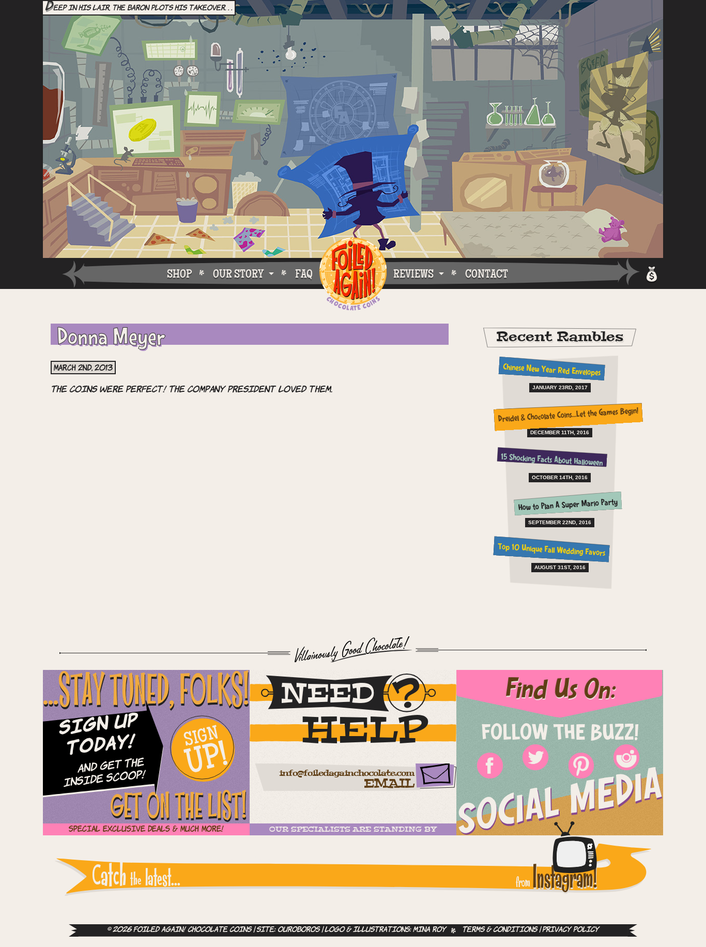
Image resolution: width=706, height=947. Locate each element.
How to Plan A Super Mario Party (568, 505)
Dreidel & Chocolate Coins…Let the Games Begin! (568, 415)
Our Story (238, 273)
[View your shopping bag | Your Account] (651, 272)
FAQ (304, 273)
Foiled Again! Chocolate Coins (353, 274)
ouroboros (298, 930)
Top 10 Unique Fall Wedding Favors (552, 550)
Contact (486, 273)
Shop (179, 273)
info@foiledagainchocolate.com (346, 773)
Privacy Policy (570, 930)
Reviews (413, 273)
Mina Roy (429, 930)
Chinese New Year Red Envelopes (551, 370)
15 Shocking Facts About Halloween (551, 460)
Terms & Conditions (499, 930)
